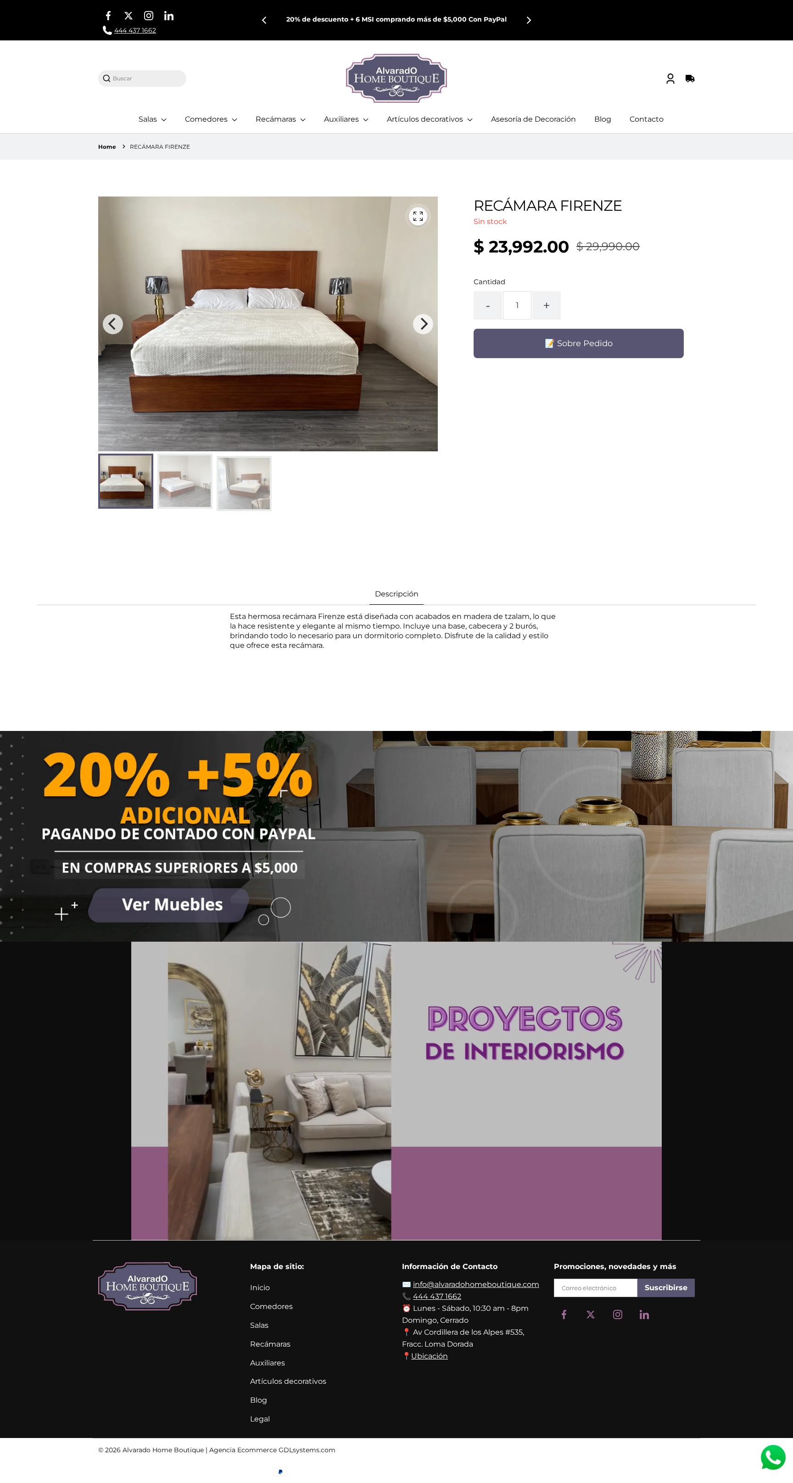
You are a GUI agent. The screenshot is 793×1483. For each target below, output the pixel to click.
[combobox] (147, 78)
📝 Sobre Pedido (579, 343)
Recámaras (277, 119)
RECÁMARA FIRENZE (160, 146)
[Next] (528, 20)
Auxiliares (342, 119)
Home (107, 146)
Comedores (207, 119)
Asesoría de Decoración (533, 119)
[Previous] (265, 20)
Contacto (647, 119)
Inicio (260, 1287)
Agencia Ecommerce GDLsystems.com (272, 1450)
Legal (260, 1419)
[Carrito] (689, 78)
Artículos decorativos (426, 119)
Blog (602, 119)
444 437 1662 (437, 1296)
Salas (149, 119)
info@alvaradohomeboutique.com (476, 1284)
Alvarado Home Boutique (163, 1450)
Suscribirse (666, 1287)
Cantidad (489, 281)
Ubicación (429, 1356)
